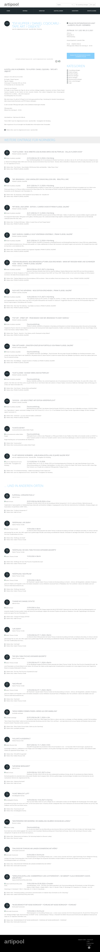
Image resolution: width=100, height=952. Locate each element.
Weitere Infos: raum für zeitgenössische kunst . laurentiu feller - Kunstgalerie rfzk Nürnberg (29, 472)
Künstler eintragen (73, 74)
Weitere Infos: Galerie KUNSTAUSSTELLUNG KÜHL (20, 894)
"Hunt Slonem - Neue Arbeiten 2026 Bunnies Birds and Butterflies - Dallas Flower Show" (47, 152)
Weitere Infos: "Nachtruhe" (12, 699)
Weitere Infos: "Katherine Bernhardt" (15, 781)
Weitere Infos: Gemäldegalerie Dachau (16, 810)
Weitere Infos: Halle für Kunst (13, 512)
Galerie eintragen (73, 72)
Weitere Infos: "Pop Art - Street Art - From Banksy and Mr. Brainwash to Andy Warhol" (27, 333)
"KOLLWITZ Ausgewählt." (21, 739)
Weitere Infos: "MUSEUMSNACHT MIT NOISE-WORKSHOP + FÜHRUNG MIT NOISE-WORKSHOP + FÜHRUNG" (36, 920)
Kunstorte (75, 11)
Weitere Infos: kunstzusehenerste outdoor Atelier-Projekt (20, 445)
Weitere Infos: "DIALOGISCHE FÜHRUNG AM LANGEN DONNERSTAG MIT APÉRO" (28, 864)
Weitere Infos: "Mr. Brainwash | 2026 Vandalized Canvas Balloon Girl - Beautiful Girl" (27, 194)
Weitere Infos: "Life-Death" (12, 644)
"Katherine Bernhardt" (21, 766)
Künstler (42, 11)
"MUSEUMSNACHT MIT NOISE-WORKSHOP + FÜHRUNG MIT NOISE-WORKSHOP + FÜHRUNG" (44, 905)
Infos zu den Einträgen (74, 81)
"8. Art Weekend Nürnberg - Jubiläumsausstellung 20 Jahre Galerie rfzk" (41, 455)
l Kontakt (88, 945)
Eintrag (25, 11)
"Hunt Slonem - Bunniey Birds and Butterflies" (30, 373)
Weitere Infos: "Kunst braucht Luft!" (14, 809)
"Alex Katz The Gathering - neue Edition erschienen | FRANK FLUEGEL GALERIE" (42, 290)
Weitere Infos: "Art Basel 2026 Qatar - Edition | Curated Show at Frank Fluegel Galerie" (27, 222)
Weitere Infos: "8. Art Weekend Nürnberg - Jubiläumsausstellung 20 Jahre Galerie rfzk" (27, 470)
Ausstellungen (58, 11)
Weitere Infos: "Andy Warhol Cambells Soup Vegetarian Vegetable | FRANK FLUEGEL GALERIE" (30, 249)
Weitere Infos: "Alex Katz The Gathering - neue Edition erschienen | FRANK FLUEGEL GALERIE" (30, 306)
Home (8, 11)
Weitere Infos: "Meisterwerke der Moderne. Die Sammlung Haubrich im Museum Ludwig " (28, 836)
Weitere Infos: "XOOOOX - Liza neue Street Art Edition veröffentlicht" (23, 415)
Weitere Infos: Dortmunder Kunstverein (16, 865)
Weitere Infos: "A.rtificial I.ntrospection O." (16, 510)
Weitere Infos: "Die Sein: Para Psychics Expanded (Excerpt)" (21, 671)
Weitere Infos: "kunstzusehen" (13, 443)
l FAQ (88, 941)
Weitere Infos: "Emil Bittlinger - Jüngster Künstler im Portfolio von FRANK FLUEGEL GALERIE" (30, 360)
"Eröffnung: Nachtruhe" (22, 574)
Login (92, 4)
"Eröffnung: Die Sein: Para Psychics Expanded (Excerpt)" (34, 550)
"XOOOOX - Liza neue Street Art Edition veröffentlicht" (33, 400)
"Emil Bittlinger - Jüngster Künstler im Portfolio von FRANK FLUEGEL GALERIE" (42, 345)
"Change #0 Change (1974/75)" (23, 601)
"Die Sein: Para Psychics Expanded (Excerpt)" (29, 656)
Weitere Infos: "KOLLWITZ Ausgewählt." (16, 754)
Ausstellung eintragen (82, 4)
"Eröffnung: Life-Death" (21, 522)
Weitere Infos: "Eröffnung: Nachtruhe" (15, 589)
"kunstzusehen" (18, 428)
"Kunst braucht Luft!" (20, 793)
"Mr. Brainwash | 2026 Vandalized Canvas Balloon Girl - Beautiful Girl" (40, 179)
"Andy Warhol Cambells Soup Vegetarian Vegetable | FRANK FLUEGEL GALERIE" (42, 234)
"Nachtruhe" (17, 684)
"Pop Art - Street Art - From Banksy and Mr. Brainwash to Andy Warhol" (40, 318)
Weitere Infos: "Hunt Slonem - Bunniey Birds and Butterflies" (21, 388)
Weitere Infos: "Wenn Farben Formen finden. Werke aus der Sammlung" (24, 726)
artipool (11, 4)
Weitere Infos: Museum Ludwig (14, 838)
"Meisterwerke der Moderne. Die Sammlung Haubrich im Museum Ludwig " (41, 821)
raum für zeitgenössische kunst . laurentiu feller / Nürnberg (27, 29)
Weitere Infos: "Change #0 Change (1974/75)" (17, 616)
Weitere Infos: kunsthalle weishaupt (15, 728)
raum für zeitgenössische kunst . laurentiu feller (25, 130)
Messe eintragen (72, 77)
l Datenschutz (90, 943)
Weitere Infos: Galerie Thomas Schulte (16, 539)
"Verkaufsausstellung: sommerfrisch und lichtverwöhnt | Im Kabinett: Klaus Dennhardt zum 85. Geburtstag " (51, 877)
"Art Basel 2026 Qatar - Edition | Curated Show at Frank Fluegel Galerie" (40, 207)
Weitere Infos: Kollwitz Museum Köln (15, 755)
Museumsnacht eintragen (75, 79)
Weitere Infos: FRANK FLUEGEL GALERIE (17, 169)
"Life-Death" (16, 629)
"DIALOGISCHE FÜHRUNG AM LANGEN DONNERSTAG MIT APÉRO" (35, 848)
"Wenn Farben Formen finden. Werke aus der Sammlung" (34, 711)
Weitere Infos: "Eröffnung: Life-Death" (15, 538)
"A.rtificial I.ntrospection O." (23, 495)
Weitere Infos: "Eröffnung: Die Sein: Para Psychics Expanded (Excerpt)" (24, 561)
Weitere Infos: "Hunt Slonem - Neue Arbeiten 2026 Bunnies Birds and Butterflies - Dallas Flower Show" (31, 167)
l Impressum (89, 939)
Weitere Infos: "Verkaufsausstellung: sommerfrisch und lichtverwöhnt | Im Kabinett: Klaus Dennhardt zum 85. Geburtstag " (36, 892)
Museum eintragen (73, 75)
